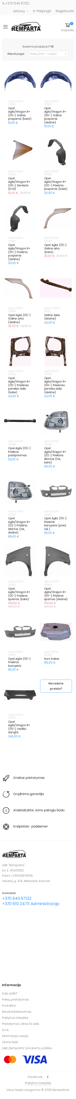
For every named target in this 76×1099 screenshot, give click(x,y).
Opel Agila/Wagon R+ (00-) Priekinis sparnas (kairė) (19, 594)
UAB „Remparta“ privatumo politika (27, 1048)
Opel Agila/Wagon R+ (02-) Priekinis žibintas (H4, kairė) (55, 455)
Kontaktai (9, 1006)
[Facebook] (47, 1077)
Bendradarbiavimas (16, 1012)
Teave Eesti (10, 1042)
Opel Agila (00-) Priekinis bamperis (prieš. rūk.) (55, 523)
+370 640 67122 (17, 3)
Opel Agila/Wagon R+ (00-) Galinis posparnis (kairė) (20, 113)
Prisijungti (44, 11)
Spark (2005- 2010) (52, 309)
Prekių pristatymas (15, 999)
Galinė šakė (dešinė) (52, 317)
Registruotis (65, 11)
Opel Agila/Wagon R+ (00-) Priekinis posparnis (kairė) (56, 183)
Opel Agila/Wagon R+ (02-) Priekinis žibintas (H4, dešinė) (19, 525)
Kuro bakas (51, 659)
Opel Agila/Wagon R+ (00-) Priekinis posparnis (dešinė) (19, 252)
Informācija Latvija (15, 1036)
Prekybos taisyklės (15, 1018)
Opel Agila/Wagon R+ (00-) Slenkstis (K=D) (19, 183)
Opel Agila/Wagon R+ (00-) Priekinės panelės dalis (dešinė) (55, 385)
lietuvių (19, 11)
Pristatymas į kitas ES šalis (20, 1024)
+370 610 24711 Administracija (30, 904)
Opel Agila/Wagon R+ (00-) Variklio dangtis (19, 727)
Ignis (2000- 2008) (52, 653)
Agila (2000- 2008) (16, 102)
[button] (67, 27)
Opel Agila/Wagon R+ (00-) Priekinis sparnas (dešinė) (56, 594)
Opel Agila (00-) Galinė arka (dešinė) (19, 318)
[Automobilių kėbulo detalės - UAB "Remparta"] (26, 27)
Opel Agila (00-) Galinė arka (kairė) (55, 248)
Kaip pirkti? (9, 993)
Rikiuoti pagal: (16, 54)
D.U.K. (5, 1030)
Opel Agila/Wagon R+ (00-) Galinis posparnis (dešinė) (55, 115)
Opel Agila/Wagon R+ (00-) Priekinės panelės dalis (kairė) (19, 385)
